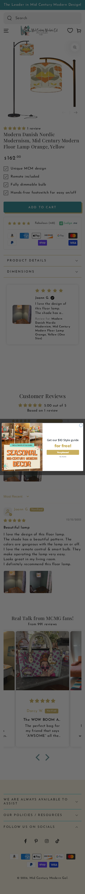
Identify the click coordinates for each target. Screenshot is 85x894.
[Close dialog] (80, 425)
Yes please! (62, 452)
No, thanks (63, 456)
